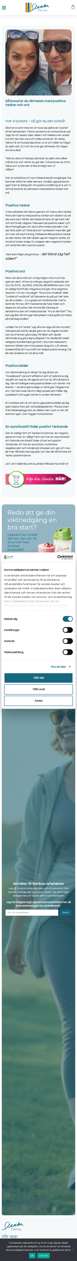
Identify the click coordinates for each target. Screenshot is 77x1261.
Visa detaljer (58, 666)
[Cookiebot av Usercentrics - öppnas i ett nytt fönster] (57, 557)
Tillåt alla (38, 678)
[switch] (68, 630)
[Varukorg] (73, 7)
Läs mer (43, 1255)
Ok (32, 1255)
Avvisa (38, 700)
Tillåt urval (38, 689)
